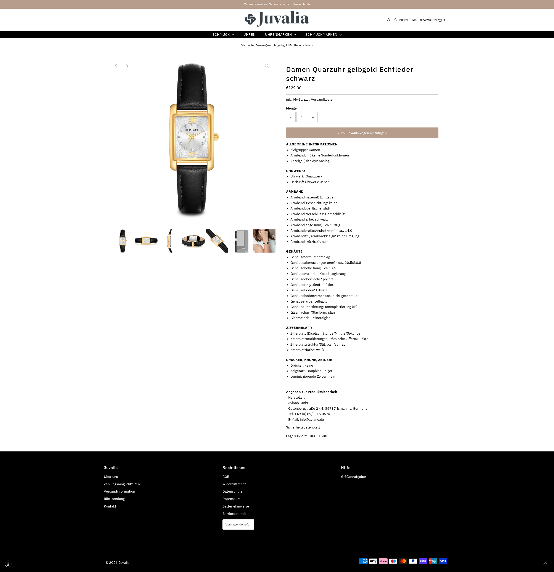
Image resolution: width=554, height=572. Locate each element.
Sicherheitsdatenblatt (303, 427)
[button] (8, 564)
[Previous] (116, 66)
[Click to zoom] (267, 66)
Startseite (247, 45)
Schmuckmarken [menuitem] (321, 34)
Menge (291, 108)
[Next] (127, 66)
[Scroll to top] (545, 563)
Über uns (111, 476)
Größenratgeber (353, 476)
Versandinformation (119, 491)
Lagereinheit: (296, 436)
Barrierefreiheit (234, 513)
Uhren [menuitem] (249, 34)
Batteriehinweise (235, 506)
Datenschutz (232, 491)
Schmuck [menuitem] (222, 34)
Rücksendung (114, 498)
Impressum (231, 498)
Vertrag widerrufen (238, 524)
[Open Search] (388, 20)
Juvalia (124, 562)
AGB (225, 476)
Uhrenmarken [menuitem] (279, 34)
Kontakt (110, 506)
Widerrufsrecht (234, 484)
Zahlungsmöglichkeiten (122, 484)
